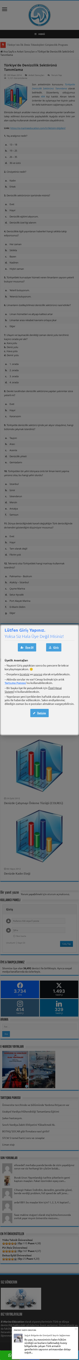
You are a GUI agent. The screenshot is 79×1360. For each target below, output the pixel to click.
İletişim (41, 713)
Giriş (56, 647)
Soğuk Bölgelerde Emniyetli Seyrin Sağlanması (47, 1335)
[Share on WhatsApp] (10, 1355)
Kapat (76, 1329)
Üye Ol (29, 647)
